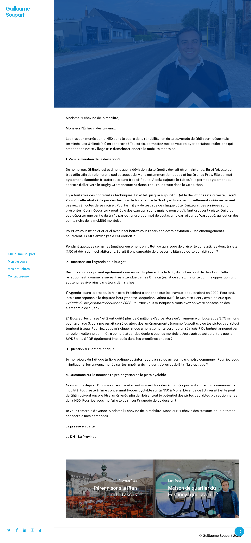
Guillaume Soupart (18, 11)
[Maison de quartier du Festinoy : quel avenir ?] (196, 489)
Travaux (169, 55)
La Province (87, 437)
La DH (70, 437)
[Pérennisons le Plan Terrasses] (109, 489)
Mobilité (150, 55)
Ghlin (134, 55)
